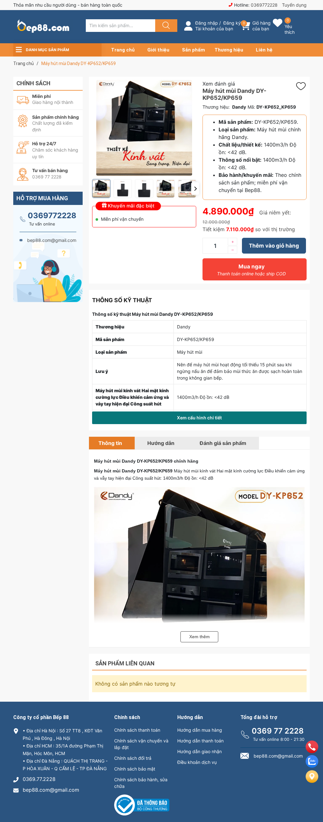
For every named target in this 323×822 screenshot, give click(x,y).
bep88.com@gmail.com (51, 790)
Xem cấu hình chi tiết (199, 417)
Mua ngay (251, 269)
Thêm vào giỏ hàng (274, 246)
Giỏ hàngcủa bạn (261, 25)
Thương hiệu (228, 50)
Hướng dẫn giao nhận (199, 751)
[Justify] (165, 25)
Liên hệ (264, 50)
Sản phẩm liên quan (125, 663)
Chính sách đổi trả (132, 758)
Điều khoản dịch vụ (197, 762)
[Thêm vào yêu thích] (302, 86)
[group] (144, 128)
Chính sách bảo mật (134, 768)
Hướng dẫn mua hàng (199, 730)
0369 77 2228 (278, 730)
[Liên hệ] (312, 781)
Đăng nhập (206, 23)
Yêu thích (290, 29)
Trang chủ (123, 50)
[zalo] (312, 766)
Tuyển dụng (294, 5)
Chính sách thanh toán (137, 730)
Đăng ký (232, 23)
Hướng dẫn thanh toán (200, 740)
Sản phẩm (193, 50)
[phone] (312, 751)
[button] (195, 188)
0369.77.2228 (39, 779)
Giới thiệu (158, 50)
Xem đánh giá (219, 84)
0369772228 (264, 5)
